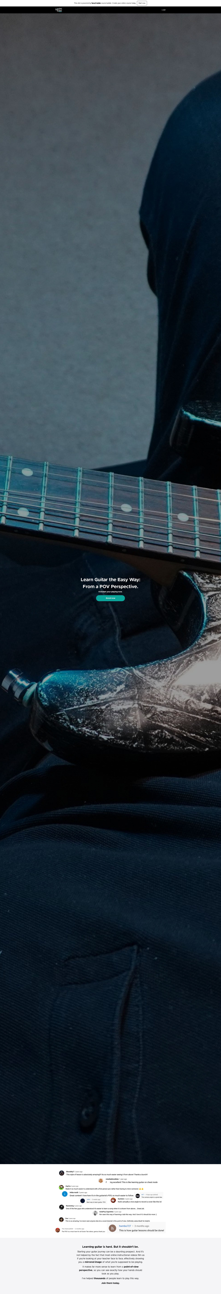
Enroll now (110, 598)
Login (164, 10)
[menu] (163, 10)
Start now (141, 3)
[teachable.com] (96, 3)
